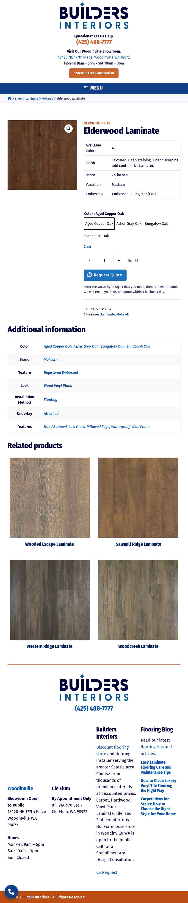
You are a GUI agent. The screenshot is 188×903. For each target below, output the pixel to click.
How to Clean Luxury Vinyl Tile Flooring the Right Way (158, 786)
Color (88, 213)
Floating (50, 399)
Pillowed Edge (98, 427)
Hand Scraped (55, 427)
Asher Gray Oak (86, 346)
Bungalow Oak (112, 346)
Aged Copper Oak (58, 346)
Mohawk (47, 98)
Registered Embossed (61, 372)
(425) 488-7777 (94, 42)
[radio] (99, 223)
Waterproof (120, 427)
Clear (87, 247)
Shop (18, 98)
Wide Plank (140, 427)
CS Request (106, 872)
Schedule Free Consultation (94, 73)
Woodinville (20, 789)
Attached (51, 413)
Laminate (31, 98)
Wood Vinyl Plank (58, 385)
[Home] (9, 98)
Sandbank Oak (138, 346)
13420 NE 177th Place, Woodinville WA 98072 (94, 57)
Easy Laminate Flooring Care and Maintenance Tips (156, 768)
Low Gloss (77, 427)
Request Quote (108, 275)
